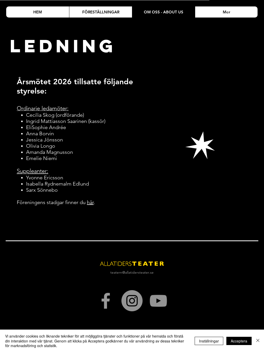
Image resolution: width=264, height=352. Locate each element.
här (90, 202)
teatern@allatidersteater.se (132, 272)
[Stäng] (258, 341)
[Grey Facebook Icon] (105, 300)
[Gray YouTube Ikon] (158, 300)
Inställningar (209, 340)
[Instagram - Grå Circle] (132, 300)
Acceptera (239, 340)
